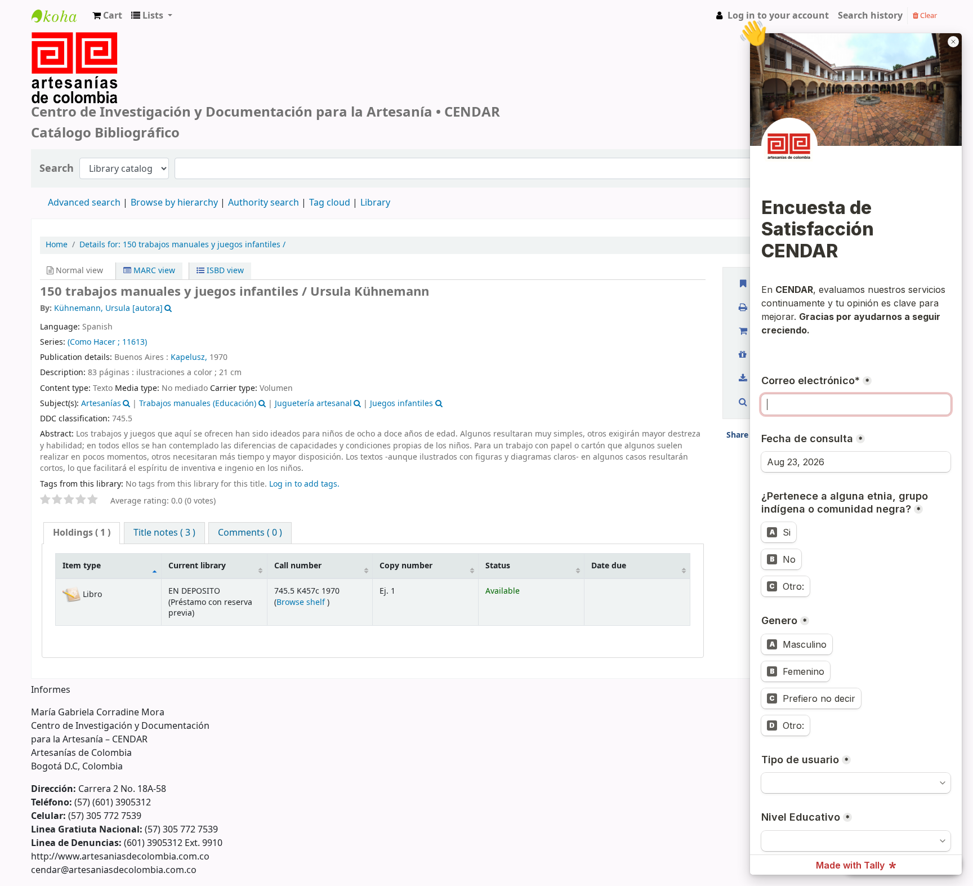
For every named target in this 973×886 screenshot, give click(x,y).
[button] (107, 16)
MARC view (153, 271)
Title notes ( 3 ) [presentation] (164, 533)
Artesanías (101, 403)
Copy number (406, 566)
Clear (927, 15)
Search (56, 168)
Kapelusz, (189, 357)
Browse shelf (301, 602)
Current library (197, 566)
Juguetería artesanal (313, 403)
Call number (298, 566)
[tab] (81, 533)
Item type (82, 566)
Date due (608, 566)
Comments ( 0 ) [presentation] (250, 533)
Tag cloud (329, 203)
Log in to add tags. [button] (304, 484)
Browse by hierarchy (174, 203)
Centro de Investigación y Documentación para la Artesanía (60, 26)
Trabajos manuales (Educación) (197, 403)
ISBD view (224, 271)
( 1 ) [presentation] (81, 533)
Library (375, 203)
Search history (870, 16)
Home (57, 245)
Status (497, 566)
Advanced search (84, 203)
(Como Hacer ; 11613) (107, 342)
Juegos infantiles (401, 403)
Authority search (263, 203)
